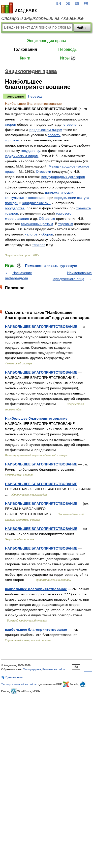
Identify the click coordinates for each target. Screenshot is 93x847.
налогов (31, 234)
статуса (83, 198)
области (54, 135)
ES (77, 3)
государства (15, 208)
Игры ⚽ (68, 58)
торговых (12, 140)
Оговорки (43, 171)
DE (67, 3)
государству (30, 151)
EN (58, 3)
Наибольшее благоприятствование (36, 418)
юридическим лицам (45, 130)
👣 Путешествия (12, 677)
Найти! (82, 28)
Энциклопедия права (46, 41)
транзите (83, 208)
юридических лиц (36, 203)
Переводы (68, 49)
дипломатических (59, 192)
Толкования (25, 49)
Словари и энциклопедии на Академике (42, 18)
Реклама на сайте (53, 669)
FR (86, 3)
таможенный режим (37, 224)
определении (65, 198)
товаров (11, 213)
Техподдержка (32, 669)
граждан (11, 203)
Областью (47, 219)
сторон (10, 124)
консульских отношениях (25, 198)
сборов (47, 234)
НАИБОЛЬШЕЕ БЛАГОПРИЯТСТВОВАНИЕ (41, 327)
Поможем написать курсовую (51, 266)
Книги (25, 58)
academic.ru (19, 7)
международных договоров (63, 177)
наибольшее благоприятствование (36, 589)
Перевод (35, 96)
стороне (70, 124)
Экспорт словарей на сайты (18, 684)
